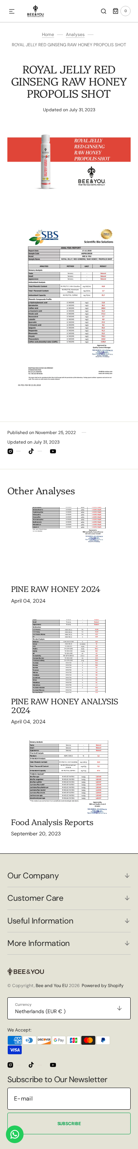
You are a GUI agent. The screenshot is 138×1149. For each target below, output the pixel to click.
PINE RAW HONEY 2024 (55, 588)
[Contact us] (15, 1134)
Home (48, 34)
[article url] (69, 544)
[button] (12, 12)
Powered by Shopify (103, 986)
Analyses (75, 34)
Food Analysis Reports (52, 821)
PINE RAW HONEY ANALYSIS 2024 (64, 705)
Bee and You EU (52, 986)
